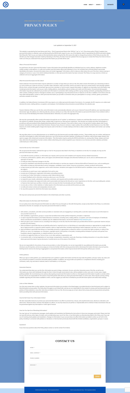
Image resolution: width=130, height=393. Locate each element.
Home (85, 4)
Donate (110, 4)
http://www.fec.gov (85, 219)
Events (98, 4)
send (97, 376)
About (91, 4)
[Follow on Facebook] (124, 4)
